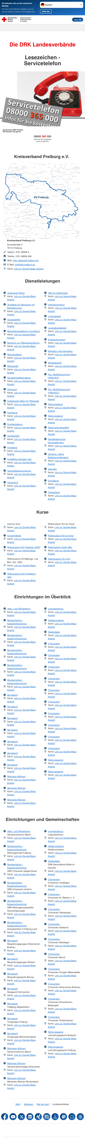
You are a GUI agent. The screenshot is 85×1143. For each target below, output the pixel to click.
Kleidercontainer (56, 620)
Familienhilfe (13, 435)
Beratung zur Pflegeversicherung (23, 342)
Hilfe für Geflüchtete (58, 293)
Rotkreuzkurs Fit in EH (59, 558)
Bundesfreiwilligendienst (19, 377)
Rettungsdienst (55, 404)
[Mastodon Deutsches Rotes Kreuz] (63, 1116)
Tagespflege (54, 492)
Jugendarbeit (54, 316)
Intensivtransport (56, 304)
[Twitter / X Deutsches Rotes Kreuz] (21, 1116)
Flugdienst (12, 447)
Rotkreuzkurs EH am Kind (60, 535)
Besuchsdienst (14, 354)
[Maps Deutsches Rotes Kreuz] (55, 1116)
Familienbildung (14, 424)
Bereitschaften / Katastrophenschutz (17, 622)
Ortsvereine (54, 643)
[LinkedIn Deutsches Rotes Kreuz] (29, 1116)
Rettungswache (55, 759)
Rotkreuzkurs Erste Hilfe (60, 547)
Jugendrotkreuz (55, 608)
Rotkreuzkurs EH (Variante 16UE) (23, 547)
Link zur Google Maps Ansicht (28, 268)
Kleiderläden (54, 631)
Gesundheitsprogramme (19, 470)
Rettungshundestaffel (58, 427)
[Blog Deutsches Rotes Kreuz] (46, 1116)
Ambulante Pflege (16, 293)
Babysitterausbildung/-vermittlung (23, 331)
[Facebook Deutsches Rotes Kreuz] (4, 1116)
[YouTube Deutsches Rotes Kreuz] (13, 1116)
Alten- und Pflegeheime (18, 608)
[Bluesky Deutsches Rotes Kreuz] (71, 1116)
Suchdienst (53, 480)
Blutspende (12, 366)
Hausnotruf (12, 482)
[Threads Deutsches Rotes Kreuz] (80, 1116)
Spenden (52, 469)
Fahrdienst (12, 412)
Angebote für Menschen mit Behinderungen (21, 306)
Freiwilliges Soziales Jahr (19, 459)
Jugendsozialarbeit (57, 327)
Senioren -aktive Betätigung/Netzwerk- (58, 455)
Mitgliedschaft (55, 362)
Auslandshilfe (13, 319)
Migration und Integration (60, 351)
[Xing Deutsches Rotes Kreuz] (38, 1116)
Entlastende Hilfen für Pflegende (23, 401)
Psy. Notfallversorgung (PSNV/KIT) (59, 376)
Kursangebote (14, 535)
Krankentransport (56, 339)
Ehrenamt (12, 389)
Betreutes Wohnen (16, 776)
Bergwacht (12, 694)
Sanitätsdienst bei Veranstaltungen (56, 441)
